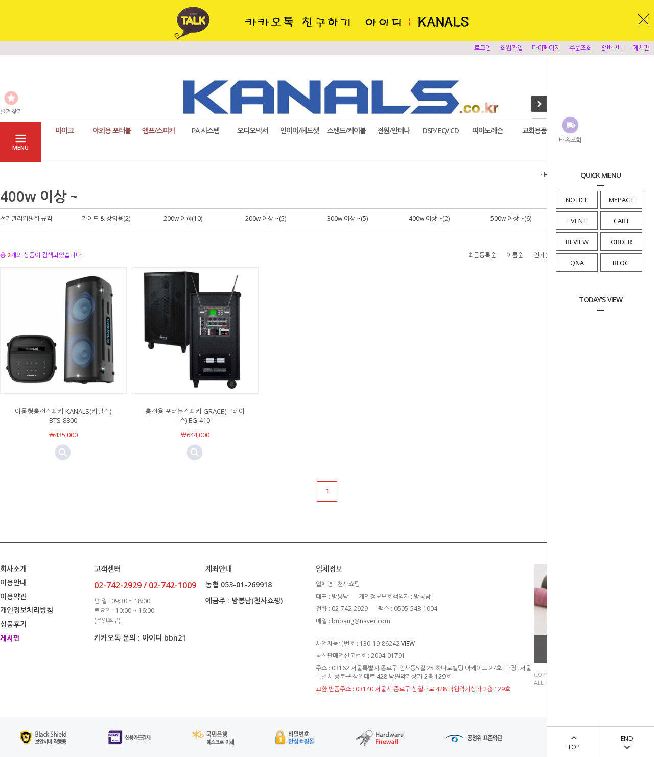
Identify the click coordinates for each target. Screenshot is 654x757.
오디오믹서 (252, 130)
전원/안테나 (393, 130)
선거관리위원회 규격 (26, 218)
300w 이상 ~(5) (347, 218)
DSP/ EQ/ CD (441, 130)
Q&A (577, 262)
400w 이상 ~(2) (429, 218)
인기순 (541, 255)
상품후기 (13, 624)
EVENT (577, 220)
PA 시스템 (205, 130)
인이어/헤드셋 (299, 130)
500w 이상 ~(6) (511, 218)
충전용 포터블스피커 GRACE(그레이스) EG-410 (195, 416)
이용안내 (13, 582)
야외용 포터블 (111, 130)
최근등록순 (482, 255)
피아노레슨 (487, 130)
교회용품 (534, 130)
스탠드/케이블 (346, 130)
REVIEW (577, 241)
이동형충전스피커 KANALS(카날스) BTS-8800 (63, 416)
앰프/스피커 (158, 130)
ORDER (621, 241)
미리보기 (63, 452)
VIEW (408, 643)
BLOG (621, 262)
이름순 (514, 255)
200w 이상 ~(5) (265, 218)
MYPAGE (622, 199)
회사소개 (13, 569)
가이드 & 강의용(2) (106, 218)
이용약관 (13, 596)
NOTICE (577, 199)
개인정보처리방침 (26, 610)
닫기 (643, 19)
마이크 (64, 130)
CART (621, 220)
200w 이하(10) (183, 218)
